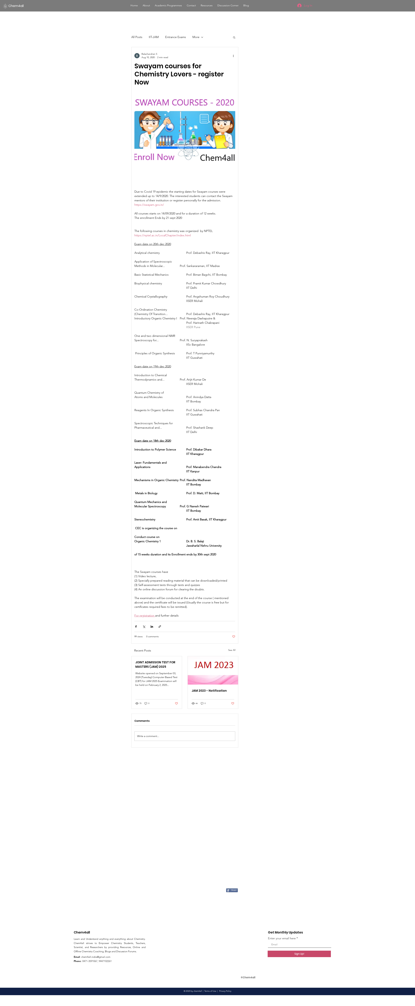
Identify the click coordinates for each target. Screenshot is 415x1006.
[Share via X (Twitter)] (143, 626)
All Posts (136, 37)
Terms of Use (210, 991)
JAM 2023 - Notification (209, 691)
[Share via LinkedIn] (151, 626)
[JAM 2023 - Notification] (213, 670)
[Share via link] (159, 626)
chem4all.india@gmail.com (95, 956)
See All (231, 650)
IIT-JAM (154, 37)
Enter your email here (282, 938)
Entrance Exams (175, 37)
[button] (146, 5)
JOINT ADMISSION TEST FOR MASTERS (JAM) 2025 (155, 664)
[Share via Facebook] (135, 626)
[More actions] (233, 56)
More (195, 37)
